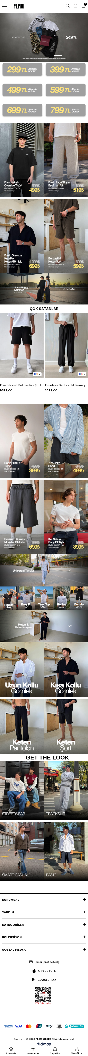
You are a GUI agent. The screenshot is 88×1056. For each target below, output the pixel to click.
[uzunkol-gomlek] (22, 669)
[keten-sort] (66, 726)
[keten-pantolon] (22, 726)
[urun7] (22, 517)
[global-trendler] (44, 570)
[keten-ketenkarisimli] (44, 626)
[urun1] (22, 160)
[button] (30, 55)
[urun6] (66, 441)
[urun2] (66, 160)
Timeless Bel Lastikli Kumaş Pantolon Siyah (22, 385)
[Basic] (66, 851)
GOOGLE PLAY (46, 980)
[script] (44, 288)
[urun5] (22, 441)
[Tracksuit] (66, 790)
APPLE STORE (47, 971)
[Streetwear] (22, 790)
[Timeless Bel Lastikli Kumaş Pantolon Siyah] (22, 345)
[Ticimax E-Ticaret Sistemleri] (44, 1045)
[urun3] (22, 236)
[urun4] (66, 236)
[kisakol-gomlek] (66, 669)
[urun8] (66, 517)
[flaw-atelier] (44, 37)
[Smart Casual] (22, 851)
